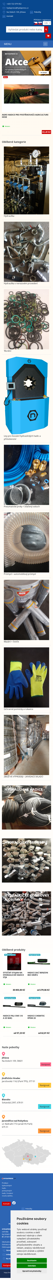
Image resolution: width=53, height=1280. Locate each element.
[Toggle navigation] (45, 44)
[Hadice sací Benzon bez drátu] (39, 961)
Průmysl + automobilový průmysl (20, 574)
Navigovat (45, 1064)
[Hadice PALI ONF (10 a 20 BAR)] (14, 1005)
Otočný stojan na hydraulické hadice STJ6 (13, 975)
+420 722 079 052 (14, 4)
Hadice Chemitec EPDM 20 (36, 1016)
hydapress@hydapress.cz (18, 8)
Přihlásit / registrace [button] (42, 19)
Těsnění (7, 350)
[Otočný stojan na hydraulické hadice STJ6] (14, 961)
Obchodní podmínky (10, 1242)
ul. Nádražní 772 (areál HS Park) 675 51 (17, 1123)
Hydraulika (9, 216)
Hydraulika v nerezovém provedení (21, 283)
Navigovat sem (9, 1265)
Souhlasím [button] (32, 1260)
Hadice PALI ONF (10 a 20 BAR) (13, 1016)
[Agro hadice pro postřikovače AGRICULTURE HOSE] (26, 94)
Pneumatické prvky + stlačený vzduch (22, 506)
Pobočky (37, 12)
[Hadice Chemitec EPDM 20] (39, 1005)
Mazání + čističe (11, 641)
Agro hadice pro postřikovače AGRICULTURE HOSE (25, 115)
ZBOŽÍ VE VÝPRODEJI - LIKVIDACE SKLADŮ (23, 776)
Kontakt (9, 16)
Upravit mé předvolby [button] (31, 1271)
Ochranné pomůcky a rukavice (18, 709)
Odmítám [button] (32, 1266)
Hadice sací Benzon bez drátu (38, 973)
